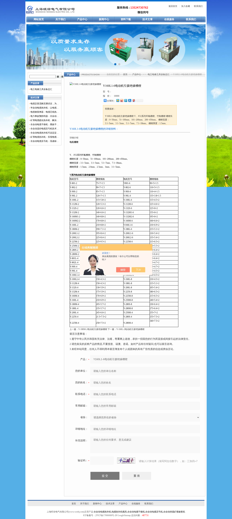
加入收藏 (185, 6)
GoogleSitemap (124, 515)
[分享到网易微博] (134, 100)
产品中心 (82, 19)
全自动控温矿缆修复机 (174, 511)
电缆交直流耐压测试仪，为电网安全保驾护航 (44, 103)
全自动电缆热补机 (102, 511)
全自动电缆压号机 (154, 511)
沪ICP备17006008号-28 (106, 515)
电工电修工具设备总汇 (41, 89)
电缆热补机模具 (119, 511)
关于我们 (60, 19)
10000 (116, 96)
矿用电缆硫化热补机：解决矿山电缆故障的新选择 (44, 120)
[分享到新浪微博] (122, 100)
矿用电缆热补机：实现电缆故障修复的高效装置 (44, 137)
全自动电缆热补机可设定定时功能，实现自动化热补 (44, 133)
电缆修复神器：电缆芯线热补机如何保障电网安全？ (44, 112)
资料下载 (126, 19)
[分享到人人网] (130, 100)
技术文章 (147, 19)
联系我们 (198, 6)
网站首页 (39, 19)
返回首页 (173, 6)
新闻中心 (104, 19)
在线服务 (169, 19)
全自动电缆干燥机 (136, 511)
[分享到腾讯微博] (126, 100)
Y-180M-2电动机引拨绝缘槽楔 (92, 329)
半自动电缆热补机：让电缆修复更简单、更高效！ (44, 107)
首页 (125, 74)
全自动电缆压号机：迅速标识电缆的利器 (44, 141)
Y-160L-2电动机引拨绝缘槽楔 (130, 329)
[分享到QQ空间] (118, 100)
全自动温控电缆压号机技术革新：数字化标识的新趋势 (44, 128)
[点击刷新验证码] (126, 461)
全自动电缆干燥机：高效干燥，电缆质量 (44, 124)
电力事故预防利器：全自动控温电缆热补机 (44, 116)
